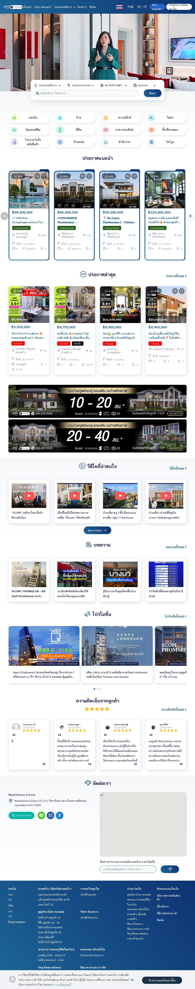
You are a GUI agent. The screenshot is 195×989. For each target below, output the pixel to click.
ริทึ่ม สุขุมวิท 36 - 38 (48, 922)
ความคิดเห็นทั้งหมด (172, 709)
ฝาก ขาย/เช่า (156, 7)
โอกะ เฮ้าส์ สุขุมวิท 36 (49, 932)
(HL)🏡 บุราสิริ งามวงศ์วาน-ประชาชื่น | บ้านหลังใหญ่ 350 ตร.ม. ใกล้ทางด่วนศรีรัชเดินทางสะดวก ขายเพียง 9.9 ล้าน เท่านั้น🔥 (120, 336)
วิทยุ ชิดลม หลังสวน (49, 967)
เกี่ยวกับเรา (163, 906)
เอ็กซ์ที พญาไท (88, 894)
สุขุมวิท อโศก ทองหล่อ (51, 911)
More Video (95, 530)
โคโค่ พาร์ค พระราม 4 (92, 955)
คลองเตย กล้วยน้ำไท (92, 949)
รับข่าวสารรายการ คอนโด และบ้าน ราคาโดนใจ (127, 861)
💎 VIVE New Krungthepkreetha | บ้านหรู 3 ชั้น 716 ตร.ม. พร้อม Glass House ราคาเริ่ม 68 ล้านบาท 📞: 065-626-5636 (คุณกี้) (29, 220)
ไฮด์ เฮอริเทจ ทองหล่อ (50, 927)
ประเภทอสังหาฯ (63, 7)
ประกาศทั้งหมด (175, 275)
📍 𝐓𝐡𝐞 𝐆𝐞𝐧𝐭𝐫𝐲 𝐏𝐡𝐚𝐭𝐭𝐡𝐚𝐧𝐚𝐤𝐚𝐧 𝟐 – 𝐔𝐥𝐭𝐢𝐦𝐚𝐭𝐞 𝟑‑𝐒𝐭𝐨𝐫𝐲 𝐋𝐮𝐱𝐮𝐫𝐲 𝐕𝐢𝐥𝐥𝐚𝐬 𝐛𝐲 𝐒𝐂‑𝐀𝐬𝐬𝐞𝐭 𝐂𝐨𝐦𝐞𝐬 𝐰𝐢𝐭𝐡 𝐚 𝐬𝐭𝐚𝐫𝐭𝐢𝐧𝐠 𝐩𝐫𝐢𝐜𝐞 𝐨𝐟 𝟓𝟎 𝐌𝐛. (118, 220)
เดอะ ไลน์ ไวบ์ (46, 904)
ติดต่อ (93, 7)
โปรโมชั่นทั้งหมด (174, 616)
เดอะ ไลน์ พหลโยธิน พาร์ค (52, 894)
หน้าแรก (26, 7)
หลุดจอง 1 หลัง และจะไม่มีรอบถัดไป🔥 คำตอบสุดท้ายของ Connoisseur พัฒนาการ (164, 220)
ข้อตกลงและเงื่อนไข (168, 888)
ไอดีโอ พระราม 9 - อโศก (51, 960)
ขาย (10, 894)
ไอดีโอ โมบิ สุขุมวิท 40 (50, 942)
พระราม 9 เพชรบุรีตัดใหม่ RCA (56, 949)
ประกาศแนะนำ (42, 7)
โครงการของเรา (17, 922)
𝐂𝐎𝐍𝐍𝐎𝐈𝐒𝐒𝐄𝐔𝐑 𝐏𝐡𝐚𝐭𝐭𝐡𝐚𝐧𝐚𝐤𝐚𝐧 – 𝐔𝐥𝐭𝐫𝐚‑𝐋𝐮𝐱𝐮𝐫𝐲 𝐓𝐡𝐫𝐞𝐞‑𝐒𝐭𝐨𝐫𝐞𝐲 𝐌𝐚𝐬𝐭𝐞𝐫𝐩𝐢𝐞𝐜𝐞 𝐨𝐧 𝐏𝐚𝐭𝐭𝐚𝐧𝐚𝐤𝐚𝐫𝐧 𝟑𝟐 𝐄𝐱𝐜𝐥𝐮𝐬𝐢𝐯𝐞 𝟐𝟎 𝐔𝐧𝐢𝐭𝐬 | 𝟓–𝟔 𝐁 (74, 220)
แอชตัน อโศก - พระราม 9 (51, 955)
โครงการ (82, 7)
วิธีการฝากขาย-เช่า (167, 913)
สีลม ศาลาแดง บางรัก (93, 967)
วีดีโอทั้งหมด (177, 468)
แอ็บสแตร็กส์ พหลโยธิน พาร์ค (54, 899)
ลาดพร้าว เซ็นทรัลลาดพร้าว (55, 888)
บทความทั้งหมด (175, 546)
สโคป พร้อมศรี (46, 937)
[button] (189, 52)
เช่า (10, 899)
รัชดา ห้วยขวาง (89, 911)
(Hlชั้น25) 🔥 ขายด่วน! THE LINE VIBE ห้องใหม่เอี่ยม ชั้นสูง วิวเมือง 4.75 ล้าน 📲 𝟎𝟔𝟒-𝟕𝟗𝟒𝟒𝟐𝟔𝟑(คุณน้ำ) (74, 336)
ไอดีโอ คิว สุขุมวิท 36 (49, 917)
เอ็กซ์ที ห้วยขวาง (89, 917)
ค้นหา (152, 93)
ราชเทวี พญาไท (89, 888)
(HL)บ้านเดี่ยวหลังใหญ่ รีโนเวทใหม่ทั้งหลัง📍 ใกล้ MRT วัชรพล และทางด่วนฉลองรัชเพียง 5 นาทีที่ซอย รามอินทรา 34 (166, 336)
